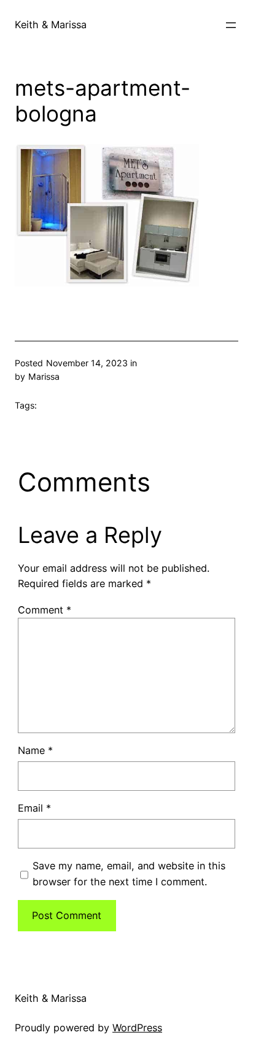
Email (34, 808)
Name (35, 750)
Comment (44, 610)
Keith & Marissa (51, 24)
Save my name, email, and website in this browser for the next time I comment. (129, 874)
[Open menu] (231, 25)
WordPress (137, 1027)
